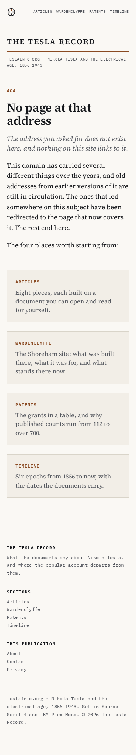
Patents (97, 11)
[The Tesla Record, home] (11, 12)
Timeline (119, 11)
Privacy (16, 669)
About (14, 653)
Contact (16, 661)
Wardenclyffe (70, 11)
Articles (42, 11)
